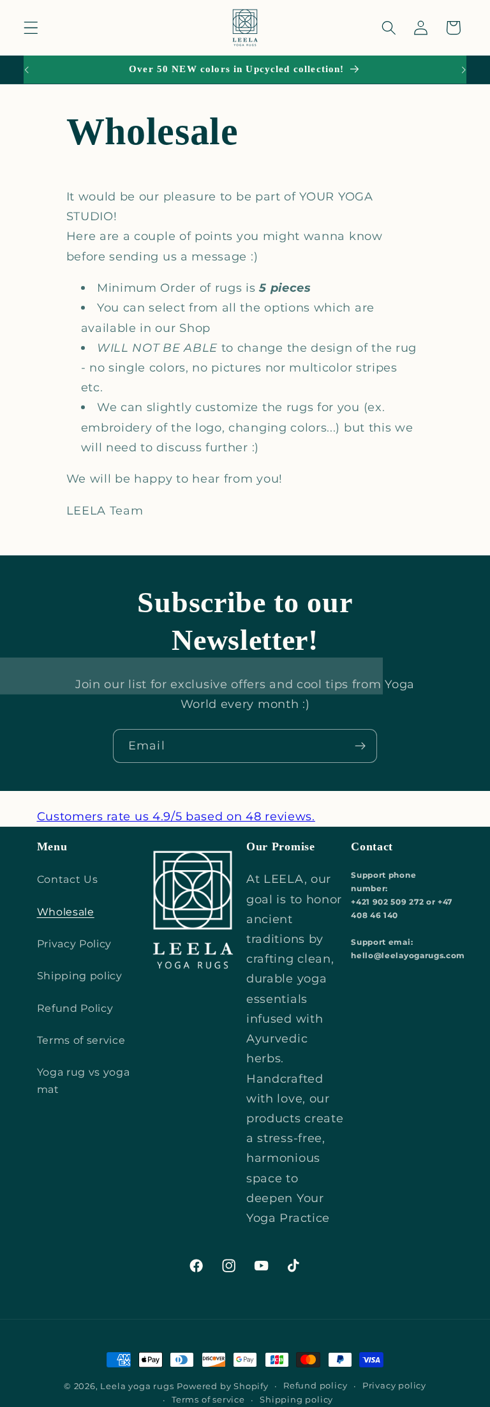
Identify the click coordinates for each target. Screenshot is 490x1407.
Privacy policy (394, 1385)
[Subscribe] (360, 746)
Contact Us (67, 879)
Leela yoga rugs (137, 1386)
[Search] (389, 27)
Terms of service (81, 1040)
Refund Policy (75, 1008)
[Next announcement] (463, 70)
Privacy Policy (74, 943)
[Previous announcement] (27, 70)
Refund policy (315, 1385)
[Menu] (31, 27)
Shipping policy (79, 975)
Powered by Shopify (223, 1386)
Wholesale (65, 911)
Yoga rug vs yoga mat (83, 1080)
